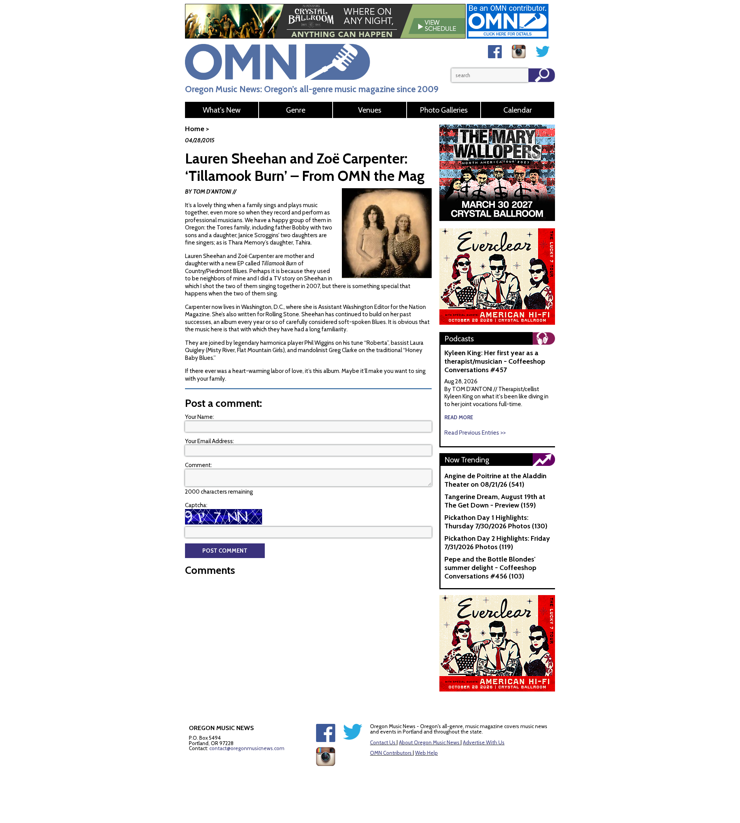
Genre (295, 110)
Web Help (426, 753)
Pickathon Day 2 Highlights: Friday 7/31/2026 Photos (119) (497, 542)
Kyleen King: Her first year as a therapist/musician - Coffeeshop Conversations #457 (494, 361)
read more (458, 417)
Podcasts (459, 338)
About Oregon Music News (429, 742)
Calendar (517, 110)
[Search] (541, 75)
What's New (221, 110)
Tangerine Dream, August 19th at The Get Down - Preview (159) (494, 500)
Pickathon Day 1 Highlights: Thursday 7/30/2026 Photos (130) (495, 521)
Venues (369, 110)
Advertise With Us (484, 742)
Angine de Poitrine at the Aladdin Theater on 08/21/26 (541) (495, 480)
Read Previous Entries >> (475, 432)
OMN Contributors (391, 753)
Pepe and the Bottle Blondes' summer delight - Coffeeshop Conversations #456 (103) (490, 567)
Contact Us (382, 742)
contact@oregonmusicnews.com (246, 748)
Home (194, 129)
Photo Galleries (444, 110)
